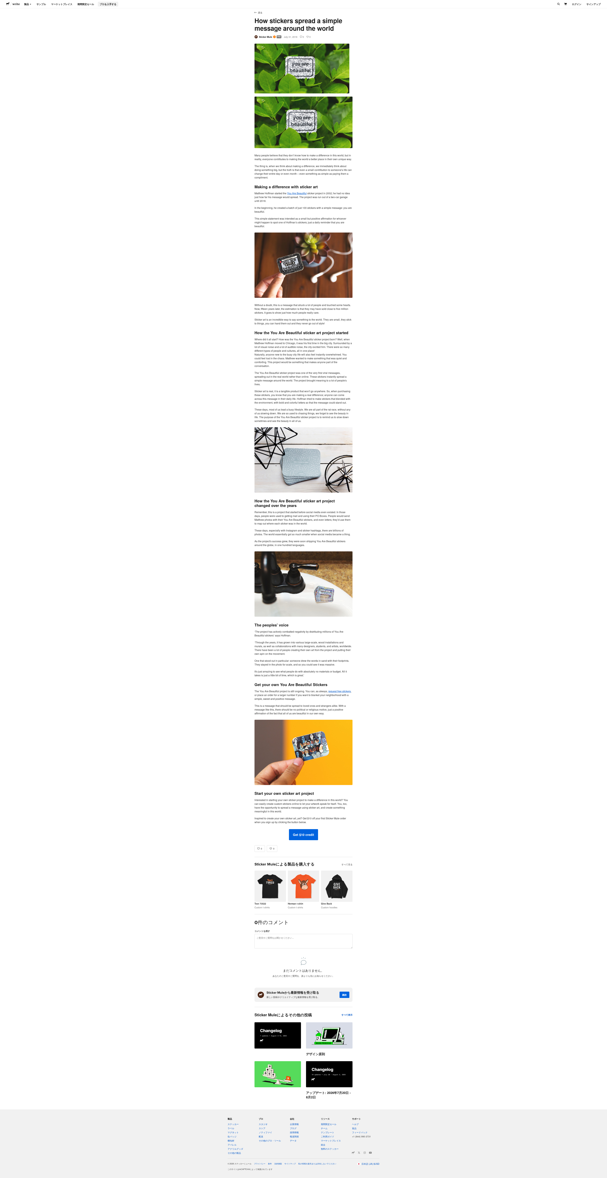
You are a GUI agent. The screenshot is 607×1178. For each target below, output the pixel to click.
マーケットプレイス (61, 4)
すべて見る (347, 864)
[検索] (558, 4)
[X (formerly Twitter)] (359, 1153)
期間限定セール (85, 4)
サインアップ (593, 4)
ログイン (576, 4)
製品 (26, 4)
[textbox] (303, 468)
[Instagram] (364, 1153)
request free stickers (339, 691)
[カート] (565, 4)
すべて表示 (347, 1014)
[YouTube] (370, 1153)
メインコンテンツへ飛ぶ (2, 2)
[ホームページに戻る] (7, 4)
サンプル (41, 4)
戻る (260, 12)
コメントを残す (262, 931)
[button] (303, 834)
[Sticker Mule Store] (353, 1153)
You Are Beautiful (297, 193)
